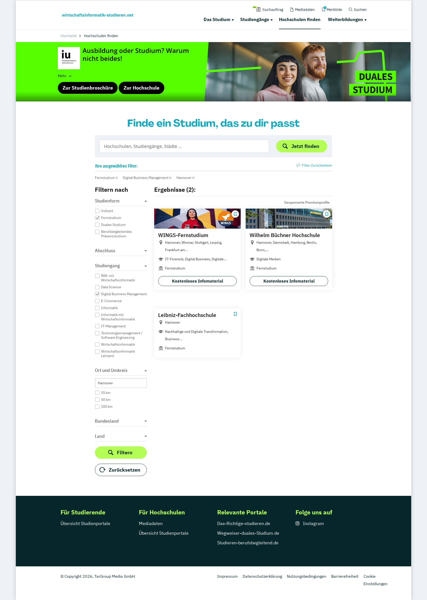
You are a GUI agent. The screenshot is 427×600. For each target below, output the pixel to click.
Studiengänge (254, 19)
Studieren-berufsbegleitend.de (247, 543)
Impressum (227, 576)
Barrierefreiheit (345, 576)
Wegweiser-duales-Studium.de (248, 533)
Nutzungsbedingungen (306, 576)
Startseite (69, 35)
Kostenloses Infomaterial (197, 281)
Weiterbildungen (345, 19)
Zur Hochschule (141, 87)
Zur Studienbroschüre (88, 87)
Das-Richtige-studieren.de (243, 523)
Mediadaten (151, 523)
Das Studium (217, 19)
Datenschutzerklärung (262, 576)
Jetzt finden (305, 146)
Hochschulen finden (299, 19)
